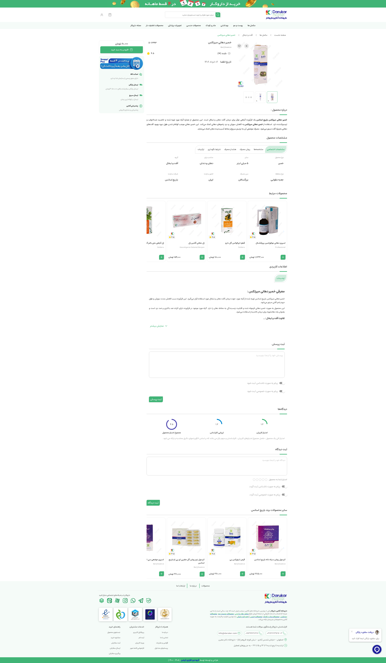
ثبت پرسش (156, 399)
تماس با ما (164, 637)
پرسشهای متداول (161, 648)
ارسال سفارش (115, 648)
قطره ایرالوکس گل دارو (235, 243)
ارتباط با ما (180, 586)
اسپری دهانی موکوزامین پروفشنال (270, 243)
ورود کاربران (139, 642)
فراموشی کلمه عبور (137, 648)
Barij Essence (226, 47)
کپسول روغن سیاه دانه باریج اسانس (269, 559)
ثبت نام (141, 637)
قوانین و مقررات (162, 642)
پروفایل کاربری (138, 632)
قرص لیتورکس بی (237, 559)
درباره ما (193, 586)
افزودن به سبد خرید (120, 50)
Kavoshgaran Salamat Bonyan (192, 247)
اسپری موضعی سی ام (154, 559)
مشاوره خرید (115, 637)
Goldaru (241, 247)
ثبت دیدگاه (153, 503)
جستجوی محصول (113, 632)
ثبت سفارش (115, 642)
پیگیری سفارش (114, 653)
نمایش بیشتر (157, 326)
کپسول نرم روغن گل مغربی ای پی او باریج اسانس (186, 561)
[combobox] (190, 15)
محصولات (205, 586)
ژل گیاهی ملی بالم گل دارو (152, 243)
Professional (280, 247)
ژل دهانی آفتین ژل (196, 243)
